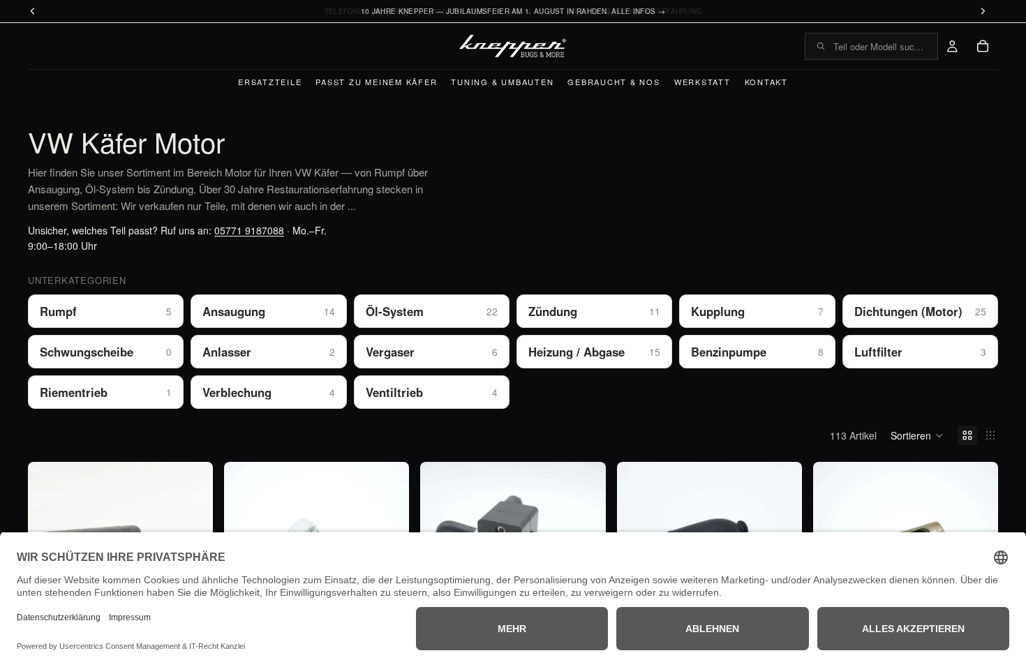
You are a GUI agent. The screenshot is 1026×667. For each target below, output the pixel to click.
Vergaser (432, 351)
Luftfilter (920, 351)
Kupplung (757, 311)
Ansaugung (268, 311)
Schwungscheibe (106, 351)
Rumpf (106, 311)
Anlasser (268, 351)
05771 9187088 (249, 230)
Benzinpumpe (757, 351)
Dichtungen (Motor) (920, 311)
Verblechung (268, 392)
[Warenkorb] (982, 46)
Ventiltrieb (432, 392)
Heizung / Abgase (594, 351)
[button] (917, 435)
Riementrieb (106, 392)
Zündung (594, 311)
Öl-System (432, 311)
